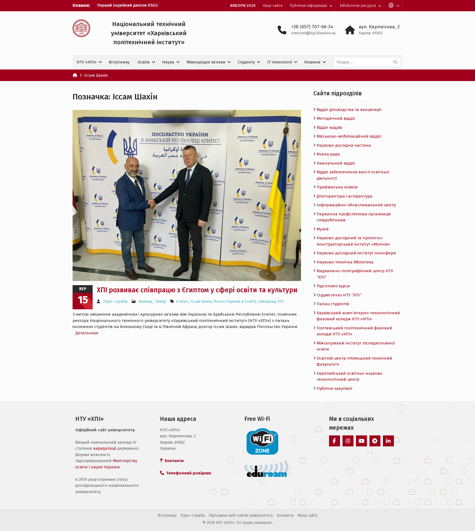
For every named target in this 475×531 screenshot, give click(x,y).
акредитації (104, 448)
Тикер (160, 301)
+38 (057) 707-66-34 (312, 27)
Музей (323, 229)
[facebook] (334, 440)
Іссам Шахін (201, 301)
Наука (168, 62)
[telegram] (374, 440)
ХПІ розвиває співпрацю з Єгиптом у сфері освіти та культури (197, 290)
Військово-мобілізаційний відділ (349, 136)
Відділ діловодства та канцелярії (349, 109)
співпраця (267, 301)
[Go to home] (75, 75)
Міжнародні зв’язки (206, 62)
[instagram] (348, 440)
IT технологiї (279, 62)
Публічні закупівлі (334, 388)
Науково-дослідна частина (344, 145)
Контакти (285, 515)
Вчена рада (328, 154)
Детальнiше (86, 332)
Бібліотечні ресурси (358, 5)
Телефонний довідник (187, 473)
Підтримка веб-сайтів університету (241, 515)
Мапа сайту (307, 515)
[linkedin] (388, 440)
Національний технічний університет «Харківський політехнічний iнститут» (149, 33)
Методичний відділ (336, 118)
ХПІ (281, 301)
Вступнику (119, 62)
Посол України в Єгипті (235, 301)
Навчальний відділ (336, 163)
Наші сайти (273, 5)
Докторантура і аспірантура (344, 196)
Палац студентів (333, 303)
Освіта (144, 62)
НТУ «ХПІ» (86, 62)
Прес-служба (115, 301)
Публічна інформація (308, 5)
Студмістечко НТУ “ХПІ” (339, 295)
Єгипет (182, 301)
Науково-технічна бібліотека (345, 262)
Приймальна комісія (337, 187)
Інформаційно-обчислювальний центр (356, 204)
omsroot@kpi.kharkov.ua (313, 33)
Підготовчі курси (333, 285)
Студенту (246, 62)
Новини (312, 62)
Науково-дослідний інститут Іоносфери (356, 253)
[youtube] (361, 440)
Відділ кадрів (329, 127)
